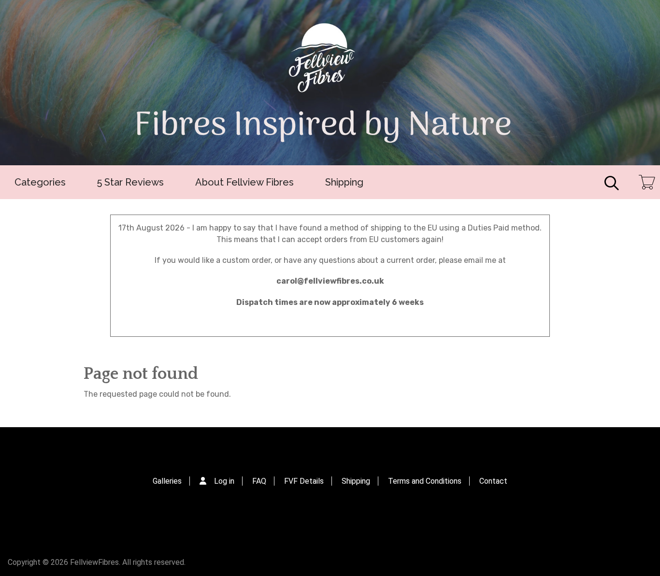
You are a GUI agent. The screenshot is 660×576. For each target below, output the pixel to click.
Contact (493, 481)
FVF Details (304, 481)
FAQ (259, 481)
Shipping (344, 182)
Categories (40, 182)
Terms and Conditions (424, 481)
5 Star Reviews (130, 182)
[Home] (330, 82)
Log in (224, 481)
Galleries (167, 481)
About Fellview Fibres (244, 182)
